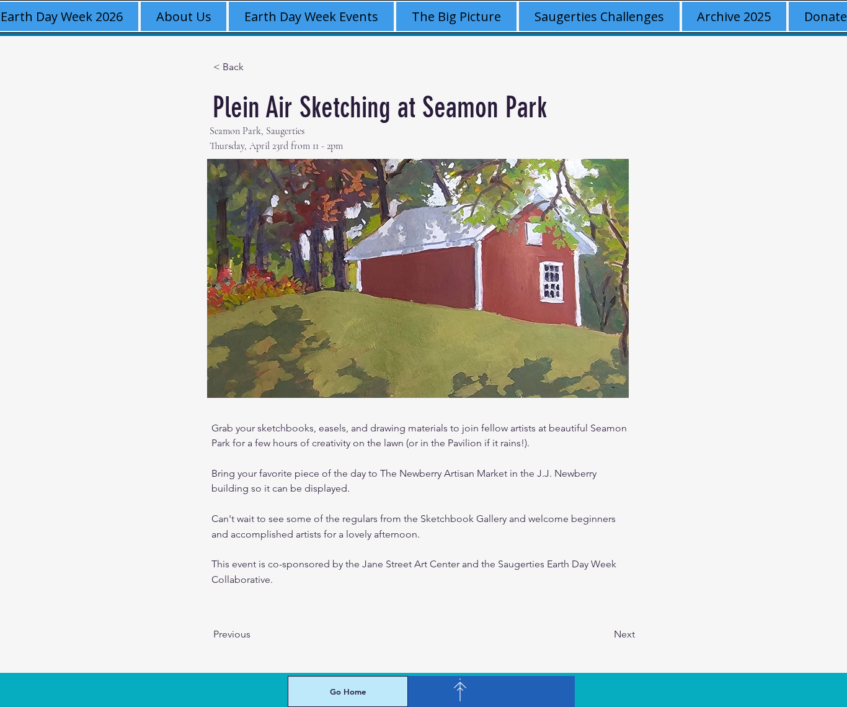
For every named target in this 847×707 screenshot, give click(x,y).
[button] (734, 16)
